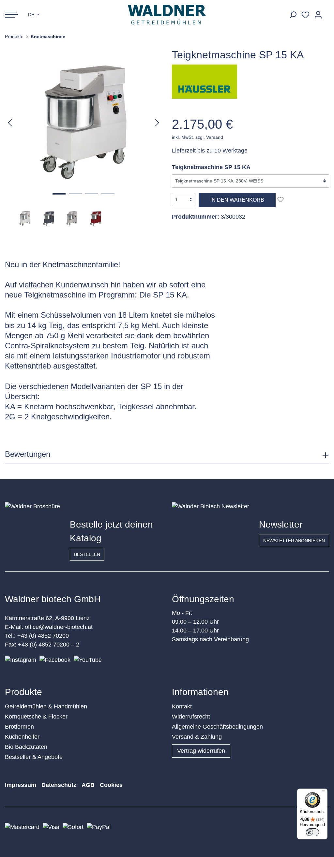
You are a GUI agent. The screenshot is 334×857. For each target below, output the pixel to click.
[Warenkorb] (327, 12)
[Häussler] (204, 81)
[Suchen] (292, 15)
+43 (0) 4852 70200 (43, 635)
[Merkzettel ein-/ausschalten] (280, 199)
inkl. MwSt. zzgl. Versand (197, 137)
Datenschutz (58, 785)
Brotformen (19, 726)
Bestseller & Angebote (34, 757)
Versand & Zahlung (197, 737)
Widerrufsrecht (191, 716)
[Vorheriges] (10, 122)
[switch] (312, 832)
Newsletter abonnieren (294, 540)
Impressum (20, 785)
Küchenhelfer (22, 737)
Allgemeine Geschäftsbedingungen (217, 726)
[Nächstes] (157, 122)
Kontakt (182, 706)
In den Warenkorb (237, 200)
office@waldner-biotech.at (59, 627)
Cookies (111, 785)
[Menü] (323, 792)
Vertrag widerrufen (201, 751)
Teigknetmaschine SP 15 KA (211, 167)
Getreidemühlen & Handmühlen (46, 706)
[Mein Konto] (318, 15)
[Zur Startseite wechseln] (167, 14)
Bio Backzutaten (26, 747)
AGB (88, 785)
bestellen (87, 554)
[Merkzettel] (305, 15)
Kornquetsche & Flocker (36, 716)
